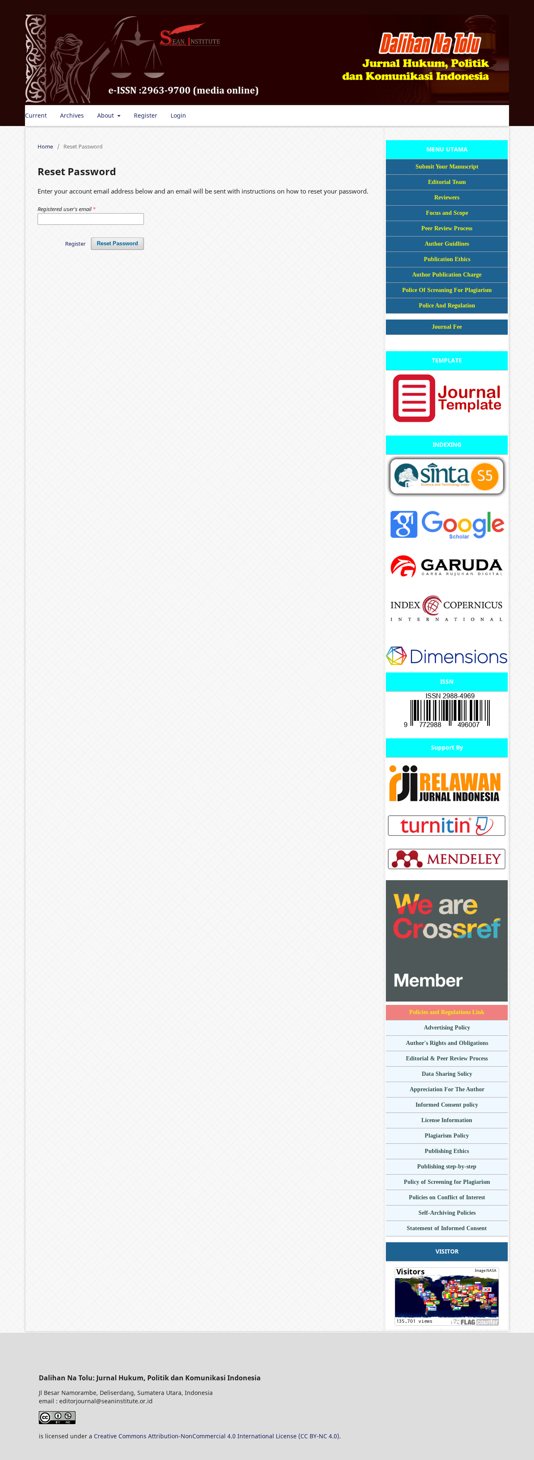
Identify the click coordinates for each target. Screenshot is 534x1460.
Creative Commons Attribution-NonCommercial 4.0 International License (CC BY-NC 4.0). (217, 1436)
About (106, 115)
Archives (72, 115)
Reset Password (117, 243)
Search (492, 115)
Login (178, 115)
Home (45, 146)
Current (36, 115)
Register (145, 115)
